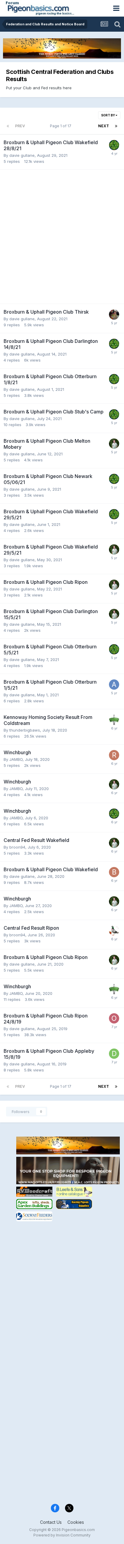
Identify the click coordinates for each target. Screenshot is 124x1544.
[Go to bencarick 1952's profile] (114, 872)
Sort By (108, 115)
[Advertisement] (62, 237)
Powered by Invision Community (62, 1535)
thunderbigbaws (24, 730)
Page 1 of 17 (61, 126)
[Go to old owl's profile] (114, 1018)
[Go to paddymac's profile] (114, 145)
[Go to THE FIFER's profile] (114, 720)
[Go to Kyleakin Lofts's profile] (114, 443)
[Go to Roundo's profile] (114, 755)
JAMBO (16, 759)
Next (103, 126)
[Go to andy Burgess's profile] (114, 314)
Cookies (75, 1522)
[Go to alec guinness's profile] (114, 684)
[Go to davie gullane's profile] (114, 1054)
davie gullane (22, 155)
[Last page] (116, 126)
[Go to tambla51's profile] (114, 930)
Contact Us (51, 1522)
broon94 (17, 847)
